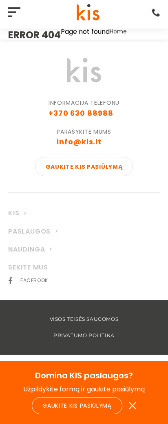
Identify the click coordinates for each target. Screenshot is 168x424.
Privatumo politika (84, 335)
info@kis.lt (79, 142)
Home (118, 32)
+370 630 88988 (81, 113)
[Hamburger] (16, 12)
